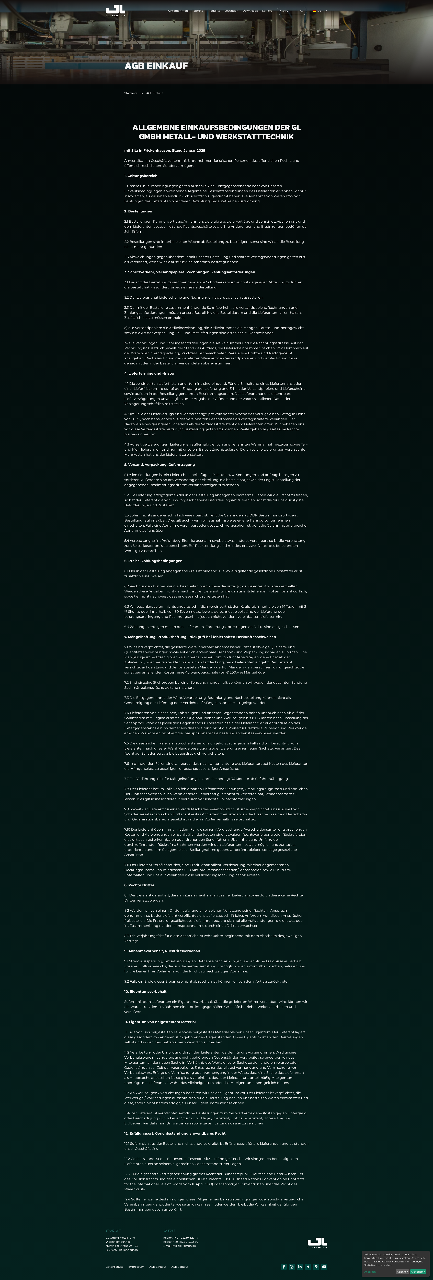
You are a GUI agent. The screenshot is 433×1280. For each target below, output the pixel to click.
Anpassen (370, 1271)
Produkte (214, 10)
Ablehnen (402, 1271)
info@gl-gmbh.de (184, 1245)
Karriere (267, 10)
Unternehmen (178, 10)
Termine (197, 10)
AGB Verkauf (179, 1266)
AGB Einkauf (157, 1266)
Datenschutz (114, 1266)
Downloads (250, 10)
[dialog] (396, 1264)
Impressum (136, 1266)
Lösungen (231, 10)
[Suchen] (302, 11)
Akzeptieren (418, 1271)
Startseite (131, 93)
